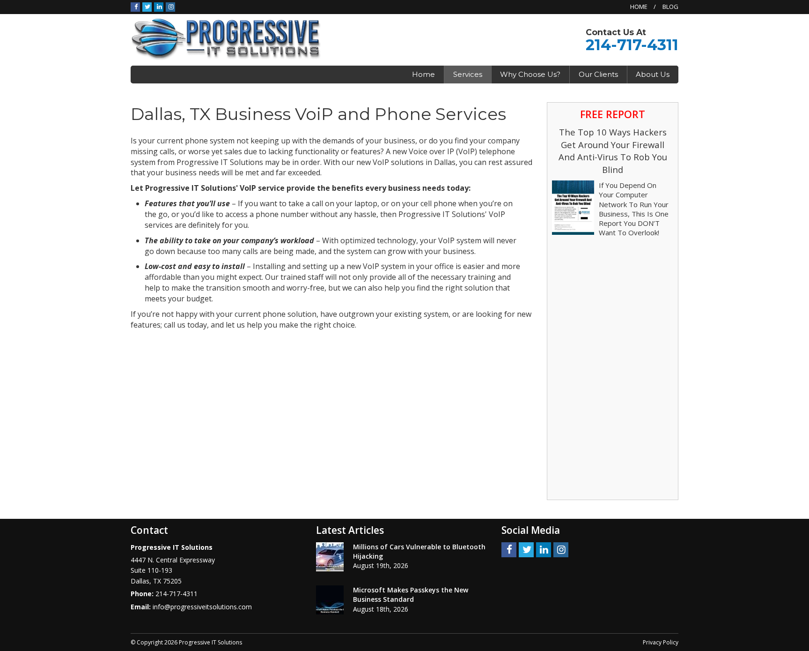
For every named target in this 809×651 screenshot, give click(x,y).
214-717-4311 (632, 45)
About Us (652, 74)
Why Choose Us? (530, 74)
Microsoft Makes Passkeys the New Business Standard (410, 594)
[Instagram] (170, 6)
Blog (670, 6)
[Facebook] (135, 6)
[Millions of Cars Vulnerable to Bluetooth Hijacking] (330, 556)
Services (467, 74)
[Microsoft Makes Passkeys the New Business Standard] (330, 599)
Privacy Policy (660, 642)
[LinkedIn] (158, 6)
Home (638, 6)
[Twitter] (147, 6)
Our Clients (598, 74)
